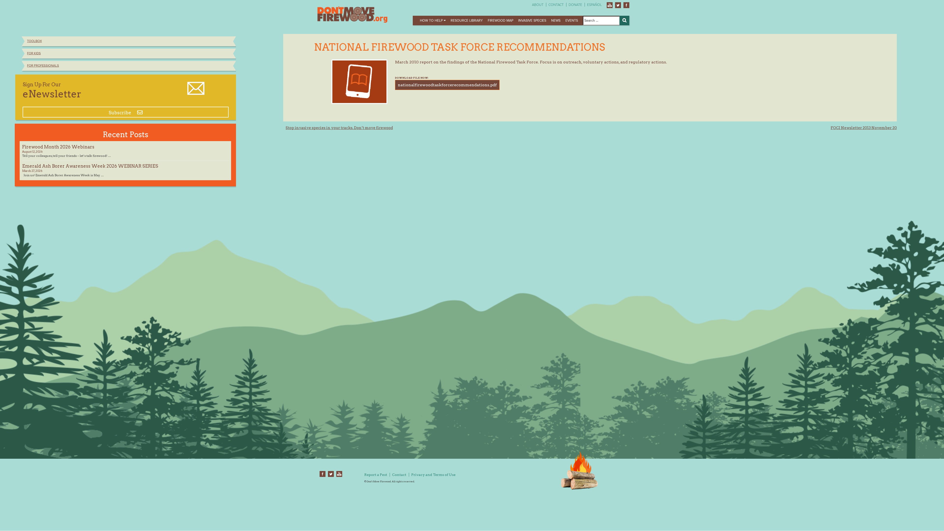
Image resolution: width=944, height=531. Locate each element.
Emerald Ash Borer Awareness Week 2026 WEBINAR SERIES (90, 166)
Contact (556, 5)
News (555, 20)
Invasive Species (532, 20)
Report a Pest (375, 475)
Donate (575, 5)
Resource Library (467, 20)
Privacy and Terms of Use (433, 475)
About (538, 5)
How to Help (432, 20)
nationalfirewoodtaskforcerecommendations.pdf (447, 85)
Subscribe (120, 112)
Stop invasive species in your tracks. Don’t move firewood (339, 128)
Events (571, 20)
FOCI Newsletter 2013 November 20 (864, 128)
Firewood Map (500, 20)
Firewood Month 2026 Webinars (58, 146)
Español (594, 5)
